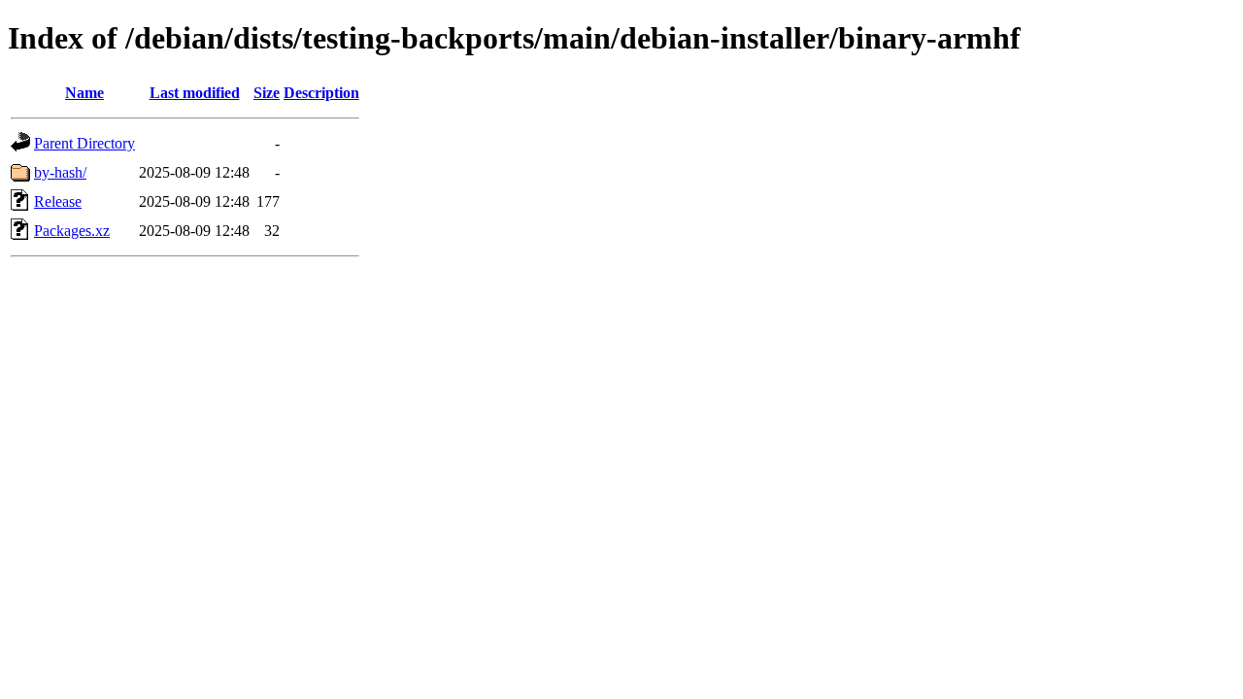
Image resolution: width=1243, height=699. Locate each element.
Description (321, 92)
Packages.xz (72, 230)
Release (58, 201)
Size (266, 92)
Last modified (195, 92)
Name (84, 92)
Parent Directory (84, 143)
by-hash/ (60, 172)
